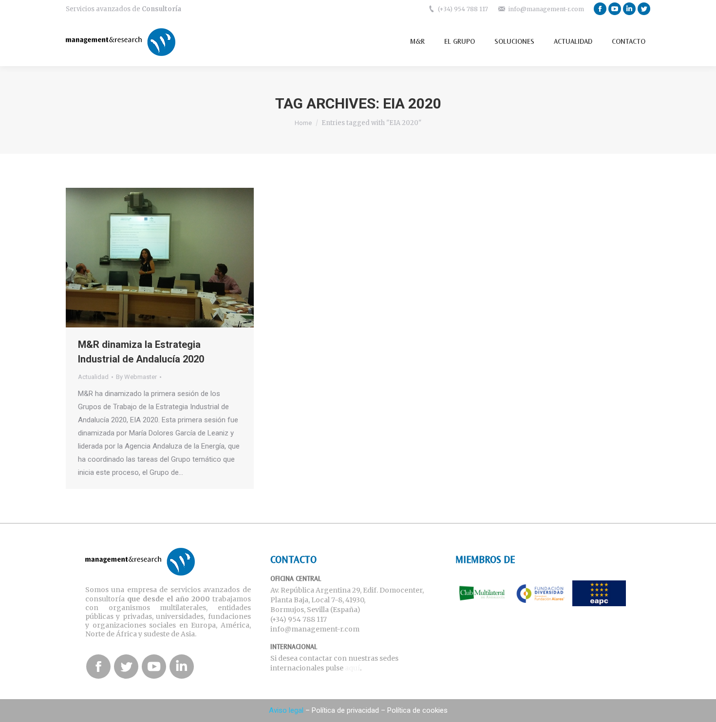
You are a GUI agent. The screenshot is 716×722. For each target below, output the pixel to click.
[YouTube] (614, 8)
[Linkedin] (629, 8)
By (136, 376)
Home (303, 122)
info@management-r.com (546, 9)
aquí (352, 668)
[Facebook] (600, 8)
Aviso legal (286, 710)
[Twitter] (644, 8)
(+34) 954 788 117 (463, 9)
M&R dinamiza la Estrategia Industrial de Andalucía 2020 (141, 352)
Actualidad (93, 376)
